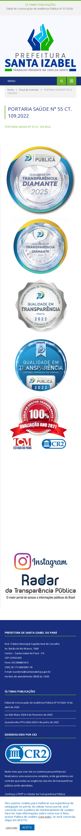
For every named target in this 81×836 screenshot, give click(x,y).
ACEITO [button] (27, 827)
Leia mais (44, 816)
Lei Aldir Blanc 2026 (40, 8)
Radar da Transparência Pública (46, 794)
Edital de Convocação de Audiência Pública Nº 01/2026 (35, 702)
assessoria (30, 776)
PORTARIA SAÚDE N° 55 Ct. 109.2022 (28, 126)
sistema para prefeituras (51, 771)
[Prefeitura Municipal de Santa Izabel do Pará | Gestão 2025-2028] (40, 46)
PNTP (21, 794)
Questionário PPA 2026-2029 (21, 722)
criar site (28, 771)
